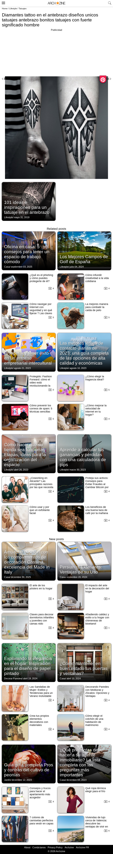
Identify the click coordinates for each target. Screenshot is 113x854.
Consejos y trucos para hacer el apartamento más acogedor (40, 793)
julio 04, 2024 (77, 267)
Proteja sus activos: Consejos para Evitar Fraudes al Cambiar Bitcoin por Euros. (97, 484)
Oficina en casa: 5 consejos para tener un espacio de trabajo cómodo (26, 254)
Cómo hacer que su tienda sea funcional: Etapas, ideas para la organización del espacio (25, 454)
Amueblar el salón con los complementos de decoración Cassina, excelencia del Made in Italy (27, 562)
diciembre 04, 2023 (77, 780)
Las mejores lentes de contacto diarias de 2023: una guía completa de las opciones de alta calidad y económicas (84, 353)
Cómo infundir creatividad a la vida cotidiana (97, 278)
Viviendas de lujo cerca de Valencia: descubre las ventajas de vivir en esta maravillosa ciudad (96, 825)
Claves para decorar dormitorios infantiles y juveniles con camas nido (42, 619)
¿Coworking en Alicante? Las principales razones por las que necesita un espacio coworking (41, 486)
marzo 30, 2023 (78, 469)
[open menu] (3, 2)
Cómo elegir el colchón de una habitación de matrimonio (94, 720)
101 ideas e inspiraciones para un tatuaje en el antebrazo (26, 207)
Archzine (69, 847)
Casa (7, 267)
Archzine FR (82, 847)
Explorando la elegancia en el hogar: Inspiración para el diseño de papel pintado (28, 666)
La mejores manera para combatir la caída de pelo (96, 307)
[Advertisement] (26, 52)
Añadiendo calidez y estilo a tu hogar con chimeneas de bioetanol (97, 619)
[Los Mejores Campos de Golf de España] (84, 251)
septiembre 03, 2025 (21, 267)
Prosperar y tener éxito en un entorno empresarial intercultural (28, 358)
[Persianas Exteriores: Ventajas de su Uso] (84, 561)
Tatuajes (22, 8)
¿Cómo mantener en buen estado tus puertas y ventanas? (83, 668)
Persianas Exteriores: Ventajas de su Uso (81, 569)
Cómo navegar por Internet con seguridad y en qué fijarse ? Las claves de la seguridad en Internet (41, 312)
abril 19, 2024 (30, 678)
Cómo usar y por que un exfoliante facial (40, 510)
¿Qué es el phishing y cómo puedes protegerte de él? (41, 278)
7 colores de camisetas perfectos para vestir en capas (41, 820)
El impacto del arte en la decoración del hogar (97, 588)
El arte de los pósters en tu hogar (41, 587)
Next (106, 79)
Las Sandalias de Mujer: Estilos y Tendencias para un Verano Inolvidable (41, 691)
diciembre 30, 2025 (21, 577)
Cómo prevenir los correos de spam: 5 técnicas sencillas (41, 408)
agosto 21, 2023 (22, 368)
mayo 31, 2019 (21, 217)
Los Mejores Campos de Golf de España (84, 259)
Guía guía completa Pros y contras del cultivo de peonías (28, 769)
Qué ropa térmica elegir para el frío (95, 790)
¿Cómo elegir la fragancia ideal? (94, 378)
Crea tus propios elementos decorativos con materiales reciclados (39, 722)
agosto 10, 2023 (78, 368)
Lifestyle (13, 8)
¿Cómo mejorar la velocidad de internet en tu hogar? (96, 410)
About (27, 847)
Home (5, 8)
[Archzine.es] (56, 3)
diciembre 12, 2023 (22, 780)
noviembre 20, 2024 (77, 577)
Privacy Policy (55, 847)
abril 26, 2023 (21, 469)
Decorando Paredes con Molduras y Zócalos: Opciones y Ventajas (97, 691)
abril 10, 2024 (74, 678)
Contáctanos (39, 847)
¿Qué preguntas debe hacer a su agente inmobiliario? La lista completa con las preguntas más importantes (81, 762)
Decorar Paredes (13, 678)
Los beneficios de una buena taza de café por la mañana (96, 510)
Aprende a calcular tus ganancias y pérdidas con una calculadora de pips (83, 457)
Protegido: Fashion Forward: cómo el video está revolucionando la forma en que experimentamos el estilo (41, 385)
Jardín (7, 780)
